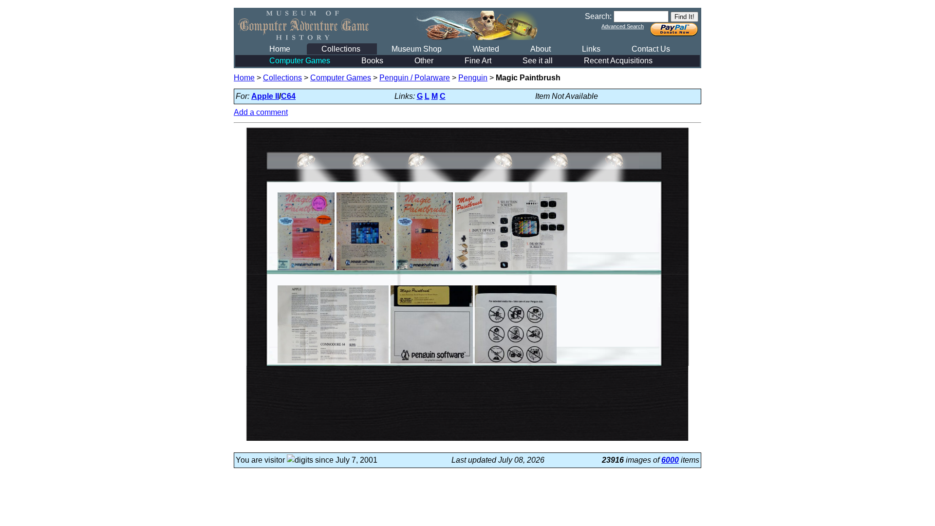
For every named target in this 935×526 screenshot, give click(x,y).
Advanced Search (622, 26)
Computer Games (299, 60)
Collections (340, 49)
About (540, 49)
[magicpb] (306, 270)
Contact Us (651, 49)
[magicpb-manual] (511, 270)
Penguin (472, 78)
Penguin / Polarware (414, 78)
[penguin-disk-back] (516, 363)
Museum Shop (417, 49)
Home (279, 49)
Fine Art (478, 60)
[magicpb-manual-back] (333, 363)
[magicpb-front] (424, 270)
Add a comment (261, 112)
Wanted (486, 49)
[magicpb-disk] (432, 363)
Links (591, 49)
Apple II (265, 96)
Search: (598, 16)
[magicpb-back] (365, 270)
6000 (670, 460)
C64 (288, 96)
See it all (538, 60)
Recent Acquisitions (618, 60)
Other (423, 60)
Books (372, 60)
